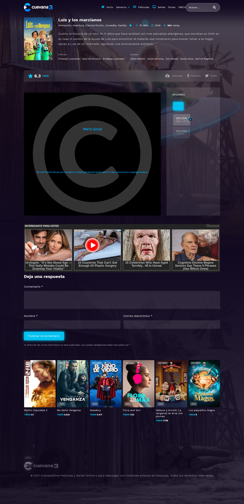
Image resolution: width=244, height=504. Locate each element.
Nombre (31, 316)
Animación (64, 25)
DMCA (182, 7)
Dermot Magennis (204, 59)
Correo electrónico (137, 316)
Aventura (78, 25)
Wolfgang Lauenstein (114, 59)
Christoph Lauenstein (69, 59)
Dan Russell (172, 59)
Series (161, 7)
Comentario (33, 286)
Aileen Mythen (137, 59)
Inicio (109, 7)
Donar (172, 7)
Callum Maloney (155, 59)
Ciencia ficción (94, 25)
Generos (121, 7)
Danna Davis (186, 59)
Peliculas (143, 7)
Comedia (110, 25)
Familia (122, 25)
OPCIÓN (183, 119)
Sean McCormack (91, 59)
